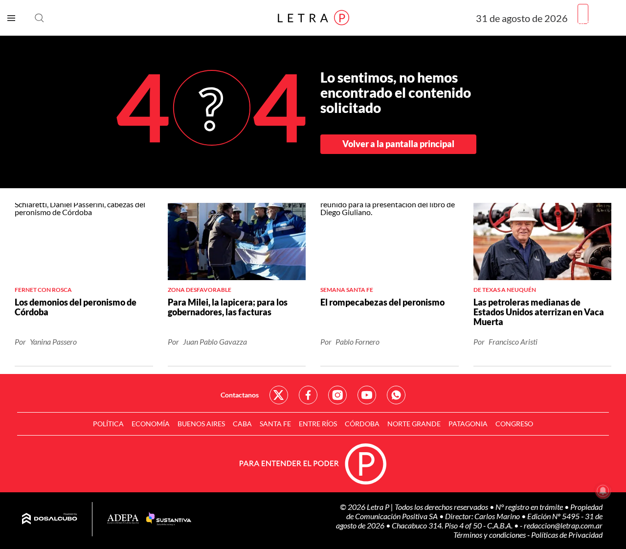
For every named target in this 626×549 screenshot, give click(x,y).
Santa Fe (275, 423)
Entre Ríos (318, 423)
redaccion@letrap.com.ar (563, 525)
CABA (242, 423)
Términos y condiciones (490, 534)
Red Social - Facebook (308, 395)
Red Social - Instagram (337, 395)
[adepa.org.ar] (123, 519)
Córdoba (362, 423)
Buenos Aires (201, 423)
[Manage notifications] (603, 491)
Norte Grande (414, 423)
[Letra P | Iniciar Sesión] (583, 14)
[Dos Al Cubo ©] (49, 519)
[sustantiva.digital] (168, 519)
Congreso (514, 423)
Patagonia (468, 423)
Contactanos (240, 395)
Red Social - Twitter (279, 395)
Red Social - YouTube (367, 395)
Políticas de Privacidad (567, 534)
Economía (151, 423)
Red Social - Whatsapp (396, 395)
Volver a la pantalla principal (398, 143)
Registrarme (598, 21)
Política (108, 423)
